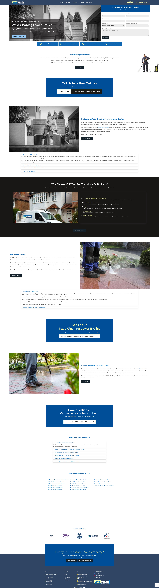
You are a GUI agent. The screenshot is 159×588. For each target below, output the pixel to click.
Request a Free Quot (85, 560)
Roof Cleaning (49, 578)
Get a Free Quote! (79, 230)
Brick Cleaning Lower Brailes (78, 481)
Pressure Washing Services (51, 574)
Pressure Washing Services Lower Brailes (58, 479)
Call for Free (71, 560)
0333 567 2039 (142, 2)
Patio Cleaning (87, 138)
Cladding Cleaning (49, 577)
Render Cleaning (49, 575)
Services (75, 2)
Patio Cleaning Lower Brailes (55, 489)
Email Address (129, 13)
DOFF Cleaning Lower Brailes (78, 483)
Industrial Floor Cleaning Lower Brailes (80, 487)
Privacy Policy (81, 578)
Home (61, 2)
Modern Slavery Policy (82, 574)
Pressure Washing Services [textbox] (108, 25)
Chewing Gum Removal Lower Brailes (102, 481)
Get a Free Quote (79, 336)
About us (67, 2)
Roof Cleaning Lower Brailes (55, 485)
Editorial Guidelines (82, 584)
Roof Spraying (49, 580)
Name (103, 13)
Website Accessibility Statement (85, 581)
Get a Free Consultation (86, 91)
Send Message (105, 37)
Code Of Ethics (81, 582)
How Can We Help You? (107, 28)
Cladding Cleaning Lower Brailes (56, 483)
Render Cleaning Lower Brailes (56, 481)
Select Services (105, 23)
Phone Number (105, 18)
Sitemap (66, 580)
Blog (82, 2)
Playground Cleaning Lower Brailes (102, 479)
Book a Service (18, 36)
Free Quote (67, 575)
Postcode (128, 18)
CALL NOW (64, 91)
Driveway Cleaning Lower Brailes (79, 479)
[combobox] (113, 25)
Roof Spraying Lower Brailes (55, 487)
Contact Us (89, 2)
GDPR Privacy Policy (82, 575)
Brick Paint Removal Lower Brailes (102, 483)
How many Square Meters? (132, 23)
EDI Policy (80, 580)
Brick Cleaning (49, 584)
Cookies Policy (81, 577)
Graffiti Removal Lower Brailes (79, 489)
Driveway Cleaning (49, 582)
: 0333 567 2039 (79, 422)
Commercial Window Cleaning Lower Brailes (104, 485)
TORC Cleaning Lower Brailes (78, 485)
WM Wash (79, 67)
